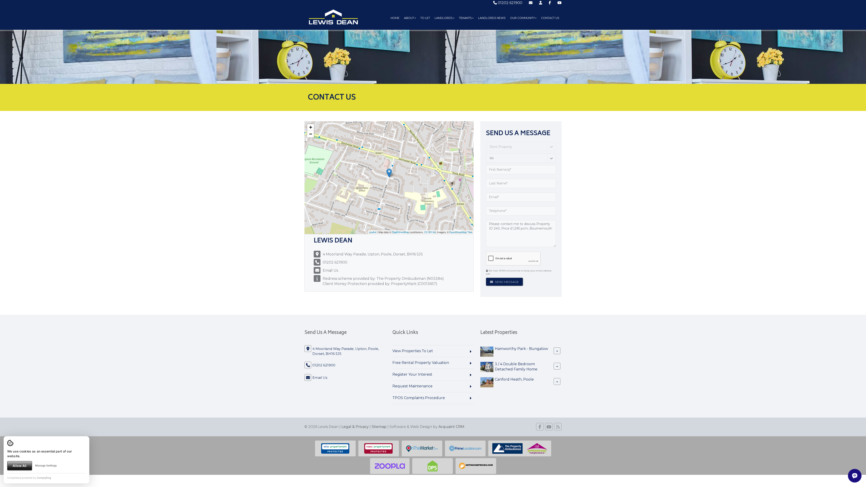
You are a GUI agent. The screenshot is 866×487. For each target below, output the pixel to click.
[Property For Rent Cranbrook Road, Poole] (486, 367)
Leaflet (372, 232)
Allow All (19, 466)
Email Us (330, 270)
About (409, 18)
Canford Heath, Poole (514, 379)
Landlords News (492, 18)
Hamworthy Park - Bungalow (521, 349)
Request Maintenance (412, 386)
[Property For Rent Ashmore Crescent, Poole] (486, 351)
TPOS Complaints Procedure (418, 398)
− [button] (310, 134)
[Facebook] (550, 3)
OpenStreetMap (400, 232)
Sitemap (379, 427)
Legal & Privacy (355, 427)
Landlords (444, 18)
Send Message (506, 282)
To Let (425, 18)
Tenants (465, 18)
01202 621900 (509, 3)
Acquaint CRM (451, 427)
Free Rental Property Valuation (420, 363)
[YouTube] (559, 3)
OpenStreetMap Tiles (460, 232)
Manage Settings (46, 465)
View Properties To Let (412, 351)
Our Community (522, 18)
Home (395, 18)
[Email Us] (530, 3)
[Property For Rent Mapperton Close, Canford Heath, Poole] (486, 382)
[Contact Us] (540, 3)
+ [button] (310, 127)
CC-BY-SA (430, 232)
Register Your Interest (412, 374)
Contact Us (550, 18)
